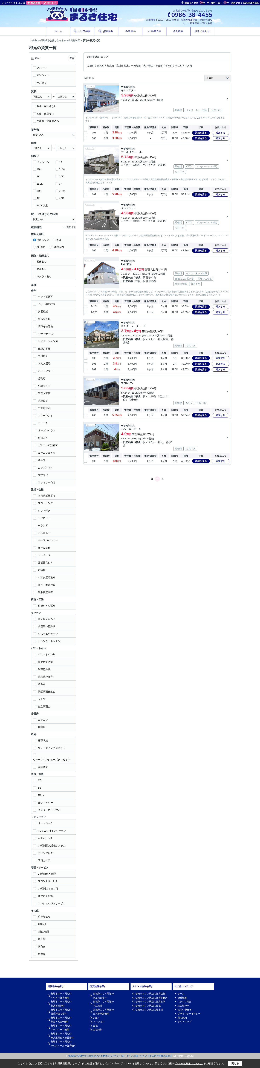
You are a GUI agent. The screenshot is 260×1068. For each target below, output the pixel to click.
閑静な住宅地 (45, 326)
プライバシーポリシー (189, 1013)
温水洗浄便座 (45, 676)
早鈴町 (159, 65)
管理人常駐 (44, 393)
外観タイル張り (46, 605)
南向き (41, 946)
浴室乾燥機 (44, 669)
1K (60, 162)
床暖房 (41, 727)
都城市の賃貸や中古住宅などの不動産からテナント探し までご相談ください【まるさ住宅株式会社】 (120, 1056)
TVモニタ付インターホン (52, 830)
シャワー (43, 699)
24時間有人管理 (47, 873)
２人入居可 (44, 363)
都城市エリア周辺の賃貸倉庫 (150, 1001)
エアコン (43, 719)
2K (38, 176)
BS (39, 787)
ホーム (181, 993)
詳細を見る (201, 132)
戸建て (96, 1017)
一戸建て (42, 82)
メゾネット (44, 518)
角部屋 (41, 953)
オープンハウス (46, 430)
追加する (220, 132)
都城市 (126, 87)
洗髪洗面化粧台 (46, 691)
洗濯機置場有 (45, 592)
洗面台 (41, 684)
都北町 (110, 65)
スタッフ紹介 (184, 1001)
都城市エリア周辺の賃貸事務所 (151, 997)
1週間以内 (58, 247)
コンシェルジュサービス (51, 903)
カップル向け (45, 467)
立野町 (91, 65)
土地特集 (97, 1029)
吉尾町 (100, 65)
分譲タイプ (44, 385)
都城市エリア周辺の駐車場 (149, 1009)
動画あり (42, 269)
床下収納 (43, 740)
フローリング (45, 503)
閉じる (235, 1063)
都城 (137, 277)
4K (38, 198)
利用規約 (182, 1017)
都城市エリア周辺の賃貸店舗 (150, 993)
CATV (41, 795)
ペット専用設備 (46, 304)
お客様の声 (183, 1005)
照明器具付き (45, 562)
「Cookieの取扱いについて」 (189, 1063)
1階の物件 (43, 931)
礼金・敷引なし (45, 113)
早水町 (169, 65)
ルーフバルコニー (48, 540)
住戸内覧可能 (45, 896)
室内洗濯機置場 (46, 495)
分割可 (41, 378)
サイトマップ (184, 1021)
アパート (42, 67)
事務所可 (43, 356)
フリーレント (45, 415)
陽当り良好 (44, 318)
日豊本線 (128, 277)
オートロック (45, 823)
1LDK (62, 169)
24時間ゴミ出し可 (48, 888)
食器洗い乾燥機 (46, 626)
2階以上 (42, 924)
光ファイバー (45, 802)
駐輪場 (41, 570)
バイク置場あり (46, 577)
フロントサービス (48, 881)
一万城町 (136, 65)
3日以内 (41, 247)
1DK (39, 169)
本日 (58, 239)
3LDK (62, 191)
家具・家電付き (46, 584)
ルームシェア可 (46, 452)
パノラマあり (44, 276)
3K (60, 183)
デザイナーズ (45, 333)
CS (39, 780)
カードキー (44, 423)
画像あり (42, 261)
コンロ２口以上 (46, 618)
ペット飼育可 (45, 296)
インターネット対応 (49, 810)
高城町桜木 (122, 65)
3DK (39, 191)
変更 (72, 58)
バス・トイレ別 (46, 654)
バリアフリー (45, 371)
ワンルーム (43, 162)
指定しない (43, 239)
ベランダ (43, 525)
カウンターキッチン (49, 641)
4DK (61, 198)
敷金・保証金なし (46, 106)
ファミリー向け (46, 482)
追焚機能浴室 (45, 661)
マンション (43, 75)
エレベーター (45, 555)
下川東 (188, 65)
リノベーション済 (48, 341)
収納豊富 (43, 767)
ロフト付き (44, 510)
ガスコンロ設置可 (48, 445)
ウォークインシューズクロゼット (51, 759)
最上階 (41, 939)
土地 (95, 1025)
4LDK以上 (42, 205)
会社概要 (182, 997)
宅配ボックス (45, 838)
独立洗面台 (44, 706)
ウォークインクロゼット (51, 747)
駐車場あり (44, 916)
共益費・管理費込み (48, 121)
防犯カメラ (44, 860)
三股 (137, 281)
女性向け (43, 475)
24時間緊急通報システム (52, 845)
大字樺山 (148, 65)
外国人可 (43, 437)
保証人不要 (44, 348)
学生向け (43, 460)
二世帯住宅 (44, 408)
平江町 (178, 65)
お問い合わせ (184, 1009)
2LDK (40, 183)
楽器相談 (43, 311)
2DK (61, 176)
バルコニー (44, 532)
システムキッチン (48, 633)
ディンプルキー (46, 853)
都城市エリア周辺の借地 (148, 1005)
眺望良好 (43, 400)
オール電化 (44, 547)
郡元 (132, 87)
